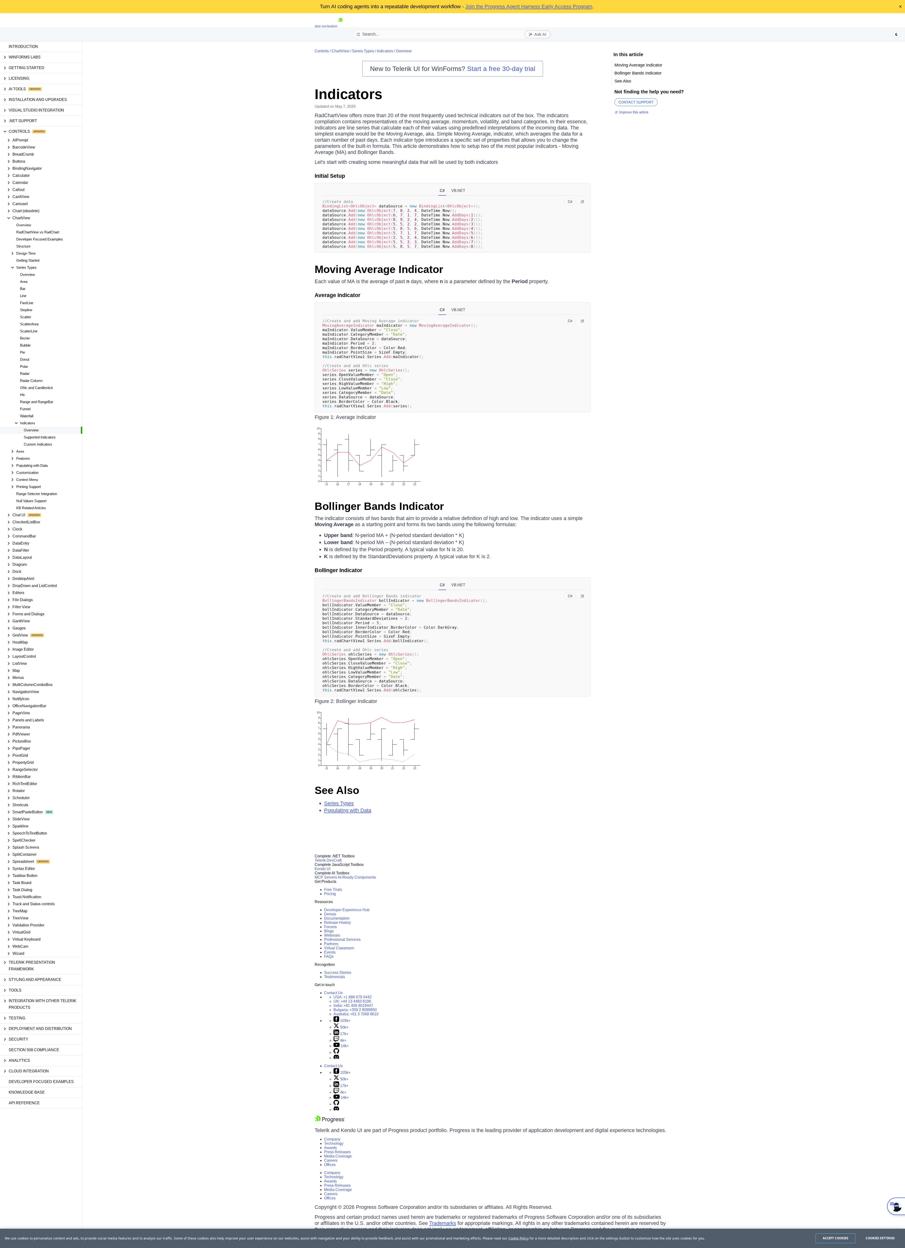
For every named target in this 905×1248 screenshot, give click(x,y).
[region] (452, 1238)
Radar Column (31, 381)
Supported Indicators (40, 437)
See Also (337, 790)
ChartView (340, 51)
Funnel (25, 409)
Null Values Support (31, 501)
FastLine (26, 303)
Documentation (337, 918)
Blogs (329, 931)
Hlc (22, 395)
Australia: (355, 1014)
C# (442, 191)
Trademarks (442, 1223)
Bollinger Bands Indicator (379, 506)
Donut (24, 359)
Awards (330, 1148)
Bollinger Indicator (338, 570)
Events (330, 952)
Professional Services (342, 940)
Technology (333, 1143)
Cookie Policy (518, 1238)
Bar (22, 289)
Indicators (385, 51)
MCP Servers (326, 877)
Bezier (25, 338)
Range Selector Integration (36, 494)
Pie (22, 352)
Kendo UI (322, 869)
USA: (352, 997)
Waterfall (26, 416)
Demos (330, 914)
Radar (24, 374)
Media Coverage (338, 1156)
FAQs (328, 957)
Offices (330, 1165)
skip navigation (326, 26)
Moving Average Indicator (379, 269)
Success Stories (337, 973)
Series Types (363, 51)
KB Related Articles (31, 508)
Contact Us (333, 993)
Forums (330, 927)
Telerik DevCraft (328, 860)
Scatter (25, 317)
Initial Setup (330, 176)
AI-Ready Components (357, 877)
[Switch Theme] (896, 34)
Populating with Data (347, 810)
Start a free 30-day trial (501, 68)
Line (23, 296)
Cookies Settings (880, 1238)
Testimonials (334, 977)
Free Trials (333, 890)
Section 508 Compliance (34, 1050)
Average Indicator (337, 295)
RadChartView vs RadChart (37, 232)
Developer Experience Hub (347, 910)
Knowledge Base (27, 1092)
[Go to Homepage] (340, 26)
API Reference (24, 1103)
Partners (331, 944)
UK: (352, 1001)
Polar (24, 366)
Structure (23, 246)
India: (353, 1006)
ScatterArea (29, 324)
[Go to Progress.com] (330, 1121)
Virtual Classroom (339, 948)
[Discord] (336, 1058)
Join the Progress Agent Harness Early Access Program (528, 6)
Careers (330, 1160)
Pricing (330, 894)
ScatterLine (28, 331)
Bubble (25, 345)
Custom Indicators (38, 444)
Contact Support (636, 102)
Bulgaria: (355, 1010)
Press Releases (337, 1152)
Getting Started (27, 260)
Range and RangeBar (36, 402)
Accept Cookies (835, 1238)
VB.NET (458, 191)
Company (332, 1139)
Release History (337, 923)
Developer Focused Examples (39, 239)
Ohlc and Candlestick (36, 388)
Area (23, 282)
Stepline (26, 310)
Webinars (332, 935)
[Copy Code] (582, 202)
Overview (23, 225)
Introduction (23, 47)
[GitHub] (336, 1052)
